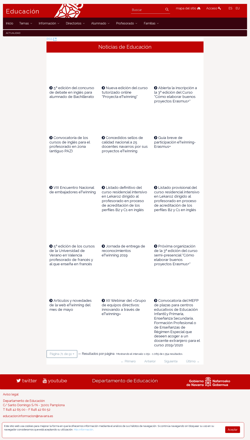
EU (238, 8)
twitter (29, 381)
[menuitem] (9, 23)
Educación (22, 11)
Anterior (150, 361)
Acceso (212, 8)
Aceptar (233, 429)
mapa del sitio (186, 8)
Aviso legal (11, 394)
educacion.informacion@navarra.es (28, 416)
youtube (57, 381)
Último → (193, 361)
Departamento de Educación (125, 381)
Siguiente (171, 361)
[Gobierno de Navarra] (208, 381)
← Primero (128, 361)
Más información (83, 429)
